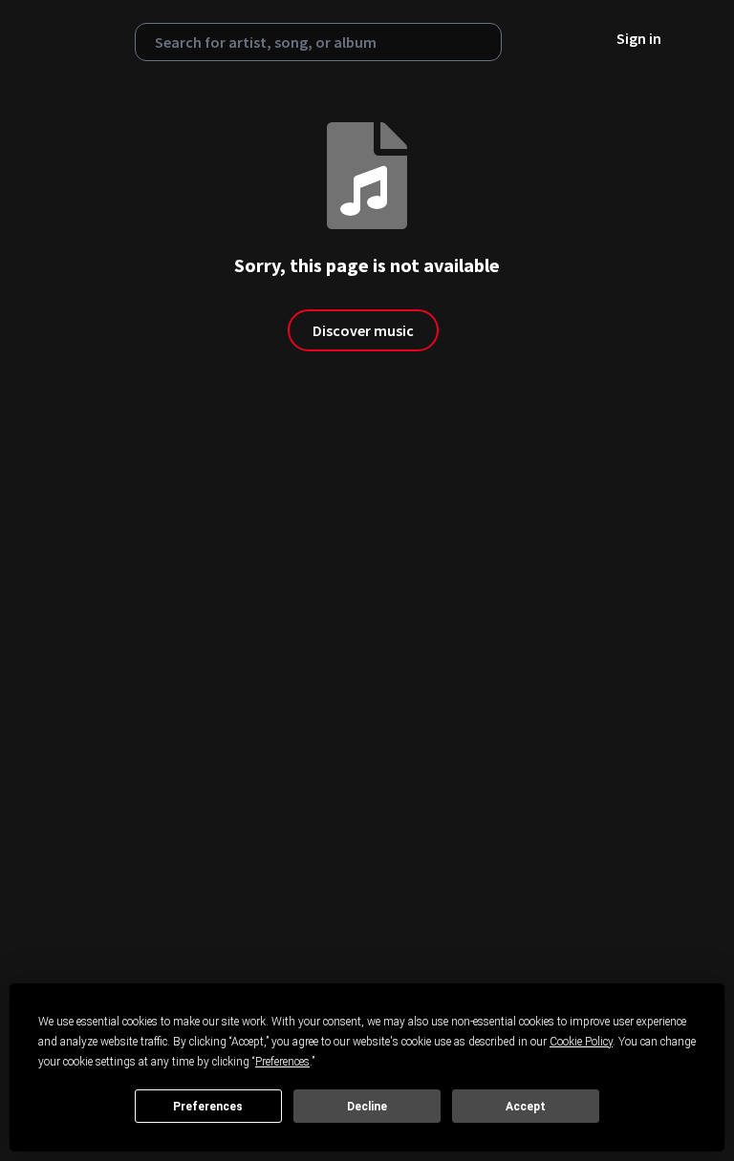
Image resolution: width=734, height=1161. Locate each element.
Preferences (208, 1106)
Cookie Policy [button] (581, 1041)
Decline (367, 1106)
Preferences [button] (282, 1061)
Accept (526, 1106)
